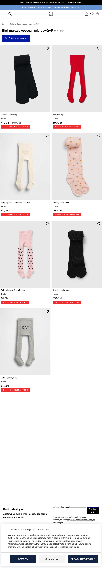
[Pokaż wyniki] (10, 14)
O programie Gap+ (74, 2)
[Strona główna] (3, 24)
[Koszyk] (97, 14)
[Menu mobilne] (4, 14)
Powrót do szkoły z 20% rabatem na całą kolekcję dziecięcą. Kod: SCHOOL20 (51, 7)
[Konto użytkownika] (86, 14)
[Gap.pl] (51, 14)
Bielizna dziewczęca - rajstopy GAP (25, 24)
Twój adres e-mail (62, 507)
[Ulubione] (92, 14)
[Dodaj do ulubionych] (47, 48)
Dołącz (61, 2)
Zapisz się (92, 510)
